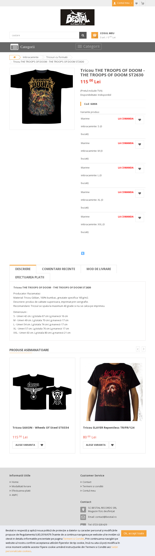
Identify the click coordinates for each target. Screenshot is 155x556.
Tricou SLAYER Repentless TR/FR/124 (108, 427)
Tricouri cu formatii (56, 57)
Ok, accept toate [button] (134, 533)
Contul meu (89, 490)
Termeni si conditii (93, 486)
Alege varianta (25, 444)
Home (15, 482)
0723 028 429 (100, 524)
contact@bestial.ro (106, 516)
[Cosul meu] (142, 3)
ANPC (15, 495)
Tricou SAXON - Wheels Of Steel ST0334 (40, 427)
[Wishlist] (137, 3)
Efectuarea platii (29, 277)
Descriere (22, 269)
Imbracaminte (31, 57)
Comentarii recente (58, 269)
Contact (87, 482)
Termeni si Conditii (73, 538)
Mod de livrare (99, 269)
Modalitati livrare (21, 486)
